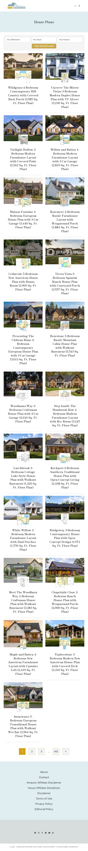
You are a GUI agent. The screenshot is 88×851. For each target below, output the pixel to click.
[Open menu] (75, 5)
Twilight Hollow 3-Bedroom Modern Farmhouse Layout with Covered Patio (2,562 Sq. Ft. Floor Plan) (23, 159)
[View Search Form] (79, 5)
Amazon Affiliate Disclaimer (44, 782)
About (44, 772)
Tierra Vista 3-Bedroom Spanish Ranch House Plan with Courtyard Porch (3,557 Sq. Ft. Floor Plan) (65, 283)
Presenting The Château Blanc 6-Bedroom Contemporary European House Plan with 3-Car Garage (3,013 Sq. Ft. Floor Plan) (23, 349)
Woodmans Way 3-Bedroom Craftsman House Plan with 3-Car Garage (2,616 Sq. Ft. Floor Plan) (23, 413)
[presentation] (23, 68)
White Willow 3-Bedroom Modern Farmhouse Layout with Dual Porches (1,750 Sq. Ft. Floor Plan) (23, 539)
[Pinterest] (45, 833)
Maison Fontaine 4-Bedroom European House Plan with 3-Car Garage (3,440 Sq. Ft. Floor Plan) (23, 219)
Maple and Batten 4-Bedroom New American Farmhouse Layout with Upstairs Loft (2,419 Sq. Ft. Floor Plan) (23, 664)
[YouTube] (49, 833)
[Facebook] (42, 833)
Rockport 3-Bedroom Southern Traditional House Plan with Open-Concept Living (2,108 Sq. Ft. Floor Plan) (65, 477)
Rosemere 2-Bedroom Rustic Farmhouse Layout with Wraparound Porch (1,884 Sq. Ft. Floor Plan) (65, 221)
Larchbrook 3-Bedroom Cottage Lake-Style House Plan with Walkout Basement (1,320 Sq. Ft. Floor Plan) (23, 477)
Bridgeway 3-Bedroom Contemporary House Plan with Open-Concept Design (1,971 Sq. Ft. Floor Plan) (65, 537)
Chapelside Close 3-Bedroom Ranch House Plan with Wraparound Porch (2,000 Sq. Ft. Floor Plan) (65, 601)
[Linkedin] (35, 833)
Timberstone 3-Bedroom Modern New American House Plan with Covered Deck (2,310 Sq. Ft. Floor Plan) (65, 664)
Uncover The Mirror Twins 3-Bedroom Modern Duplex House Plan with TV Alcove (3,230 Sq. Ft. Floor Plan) (65, 97)
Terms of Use (44, 798)
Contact (44, 777)
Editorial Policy (44, 809)
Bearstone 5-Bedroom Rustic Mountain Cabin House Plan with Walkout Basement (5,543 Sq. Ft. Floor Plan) (65, 345)
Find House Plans (44, 46)
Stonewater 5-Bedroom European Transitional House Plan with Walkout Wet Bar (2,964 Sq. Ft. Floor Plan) (23, 726)
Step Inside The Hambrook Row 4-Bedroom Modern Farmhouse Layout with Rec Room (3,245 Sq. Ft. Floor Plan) (65, 415)
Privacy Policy (44, 804)
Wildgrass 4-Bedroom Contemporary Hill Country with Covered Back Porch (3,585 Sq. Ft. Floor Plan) (23, 95)
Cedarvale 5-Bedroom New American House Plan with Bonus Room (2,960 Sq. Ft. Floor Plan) (23, 281)
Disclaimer (44, 793)
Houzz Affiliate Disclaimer (44, 788)
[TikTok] (53, 833)
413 (56, 751)
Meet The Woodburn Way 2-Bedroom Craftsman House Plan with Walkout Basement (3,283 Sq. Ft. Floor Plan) (23, 601)
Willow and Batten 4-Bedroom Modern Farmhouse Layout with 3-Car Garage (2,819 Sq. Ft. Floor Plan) (65, 159)
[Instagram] (38, 833)
